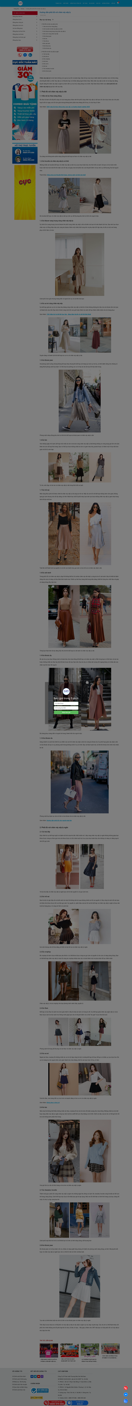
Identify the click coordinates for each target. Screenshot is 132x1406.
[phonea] (125, 1388)
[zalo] (125, 1401)
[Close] (87, 683)
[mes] (125, 1395)
